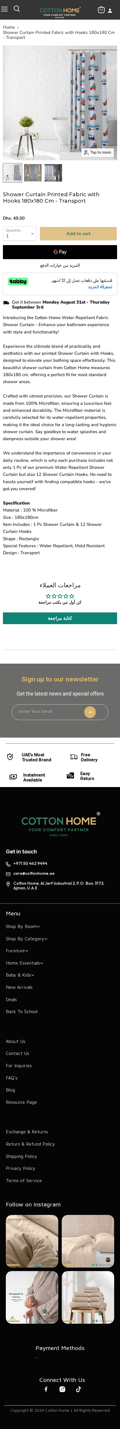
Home (9, 27)
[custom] (37, 1358)
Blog (10, 1089)
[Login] (109, 11)
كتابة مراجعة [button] (60, 618)
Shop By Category (25, 938)
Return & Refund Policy (30, 1143)
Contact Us (17, 1053)
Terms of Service (24, 1180)
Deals (11, 999)
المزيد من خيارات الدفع (60, 265)
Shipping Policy (21, 1156)
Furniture (15, 950)
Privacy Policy (21, 1168)
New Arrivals (19, 987)
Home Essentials (23, 962)
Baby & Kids (18, 974)
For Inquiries (19, 1065)
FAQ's (11, 1077)
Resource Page (21, 1102)
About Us (15, 1041)
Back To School (22, 1011)
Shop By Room (21, 926)
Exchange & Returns (27, 1131)
